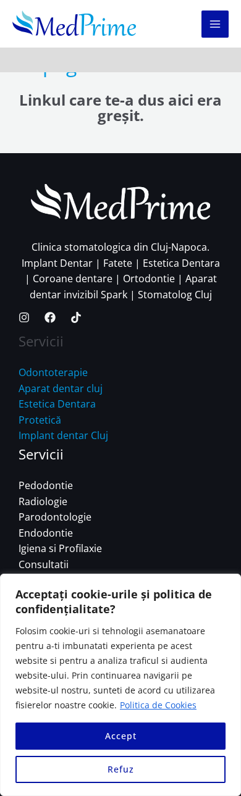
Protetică (40, 420)
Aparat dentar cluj (61, 388)
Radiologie (43, 501)
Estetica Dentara (57, 404)
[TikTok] (76, 317)
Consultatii (44, 564)
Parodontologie (55, 517)
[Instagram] (24, 317)
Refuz (121, 769)
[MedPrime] (74, 24)
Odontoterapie (53, 372)
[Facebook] (50, 317)
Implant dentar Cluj (63, 435)
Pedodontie (46, 485)
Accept (121, 736)
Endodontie (46, 533)
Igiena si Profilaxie (60, 548)
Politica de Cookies (158, 705)
